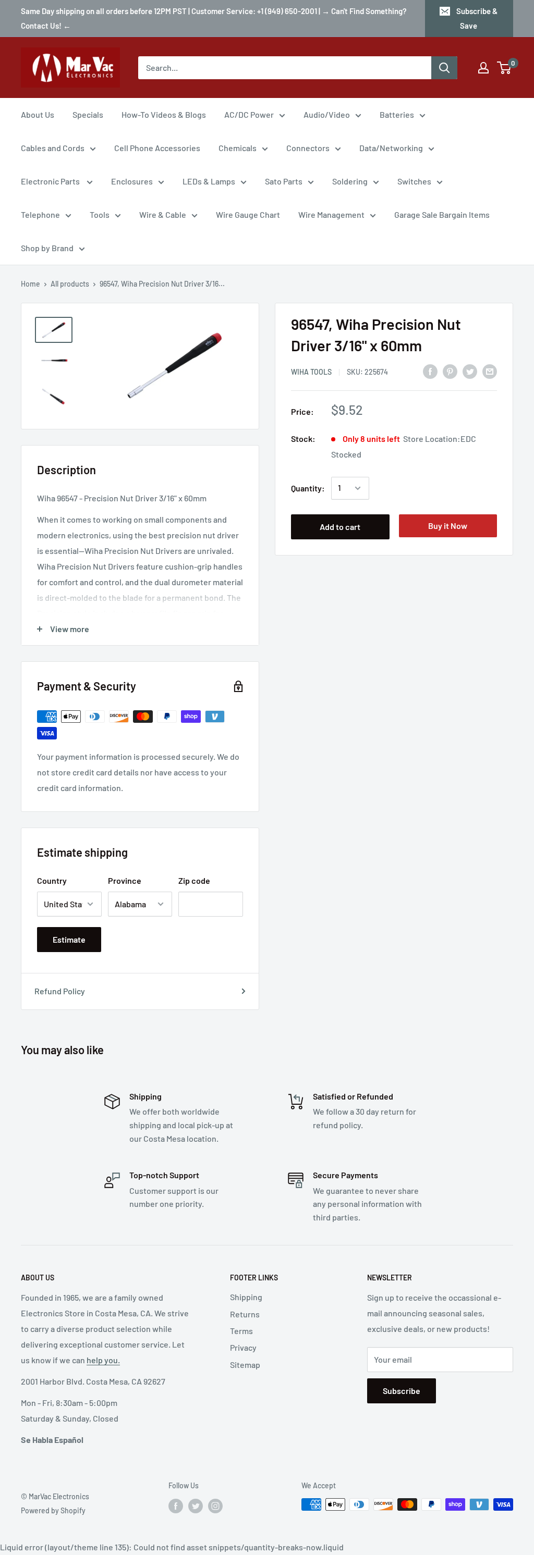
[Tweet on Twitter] (470, 371)
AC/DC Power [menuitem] (249, 114)
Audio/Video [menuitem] (327, 114)
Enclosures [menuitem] (132, 181)
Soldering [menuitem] (350, 181)
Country (52, 880)
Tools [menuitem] (100, 214)
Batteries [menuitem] (397, 114)
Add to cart (340, 527)
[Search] (444, 67)
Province (124, 880)
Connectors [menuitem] (308, 148)
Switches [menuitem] (414, 181)
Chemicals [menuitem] (238, 148)
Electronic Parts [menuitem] (51, 181)
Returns (245, 1314)
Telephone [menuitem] (40, 214)
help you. (103, 1360)
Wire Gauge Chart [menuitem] (248, 214)
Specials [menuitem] (87, 114)
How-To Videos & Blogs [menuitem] (164, 114)
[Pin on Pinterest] (450, 371)
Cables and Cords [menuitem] (52, 148)
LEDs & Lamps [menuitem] (209, 181)
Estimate (69, 939)
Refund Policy (59, 991)
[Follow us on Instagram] (215, 1505)
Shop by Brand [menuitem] (47, 248)
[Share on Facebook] (430, 371)
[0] (504, 67)
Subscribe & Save (476, 18)
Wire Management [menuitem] (331, 214)
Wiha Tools (311, 371)
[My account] (483, 67)
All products (70, 283)
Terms (241, 1331)
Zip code (194, 880)
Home (30, 283)
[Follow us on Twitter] (195, 1505)
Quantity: (308, 488)
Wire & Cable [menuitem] (162, 214)
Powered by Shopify (53, 1510)
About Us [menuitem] (37, 114)
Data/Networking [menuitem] (391, 148)
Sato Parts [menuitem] (283, 181)
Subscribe (401, 1391)
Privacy (243, 1347)
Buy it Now (447, 525)
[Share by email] (489, 371)
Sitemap (245, 1364)
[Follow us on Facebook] (175, 1505)
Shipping (246, 1297)
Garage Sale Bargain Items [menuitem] (442, 214)
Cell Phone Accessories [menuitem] (157, 148)
